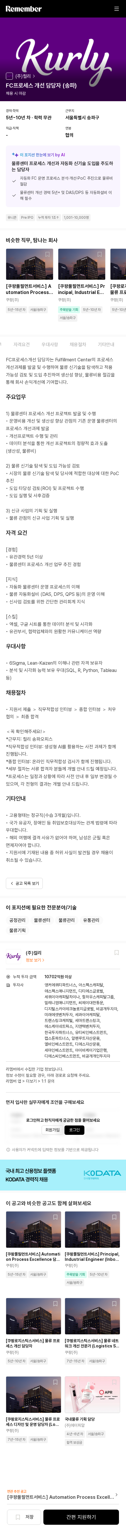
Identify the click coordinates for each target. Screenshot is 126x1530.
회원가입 (52, 1130)
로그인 (74, 1130)
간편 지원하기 (81, 1517)
